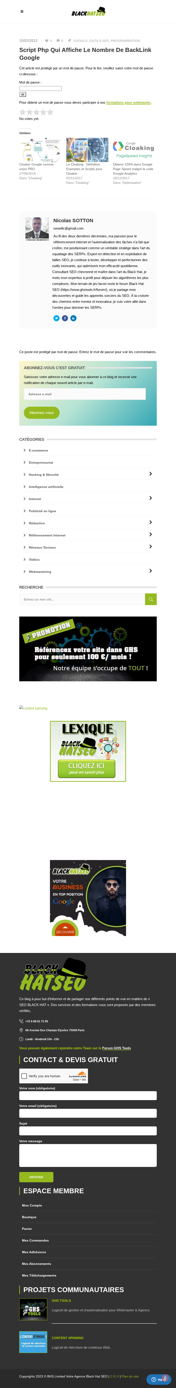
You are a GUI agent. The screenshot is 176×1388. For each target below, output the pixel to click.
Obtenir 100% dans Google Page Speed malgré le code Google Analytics (133, 168)
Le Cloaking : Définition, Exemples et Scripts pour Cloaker (84, 168)
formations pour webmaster (128, 102)
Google (80, 41)
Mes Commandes (35, 1240)
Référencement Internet (47, 535)
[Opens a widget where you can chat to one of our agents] (158, 1380)
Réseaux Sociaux (42, 547)
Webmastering (40, 572)
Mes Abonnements (36, 1264)
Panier (27, 1229)
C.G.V (114, 1376)
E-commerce (38, 450)
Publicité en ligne (42, 511)
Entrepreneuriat (41, 462)
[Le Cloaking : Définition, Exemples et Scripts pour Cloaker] (87, 150)
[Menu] (22, 11)
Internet (35, 499)
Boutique (29, 1217)
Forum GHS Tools (116, 1048)
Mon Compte (32, 1205)
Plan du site (130, 1376)
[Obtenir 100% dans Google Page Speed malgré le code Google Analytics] (134, 150)
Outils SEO (99, 41)
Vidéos (34, 559)
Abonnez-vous (41, 413)
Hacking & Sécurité (44, 474)
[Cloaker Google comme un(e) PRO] (40, 150)
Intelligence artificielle (46, 487)
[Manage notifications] (165, 1378)
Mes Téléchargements (39, 1275)
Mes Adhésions (34, 1252)
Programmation (125, 41)
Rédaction (37, 523)
